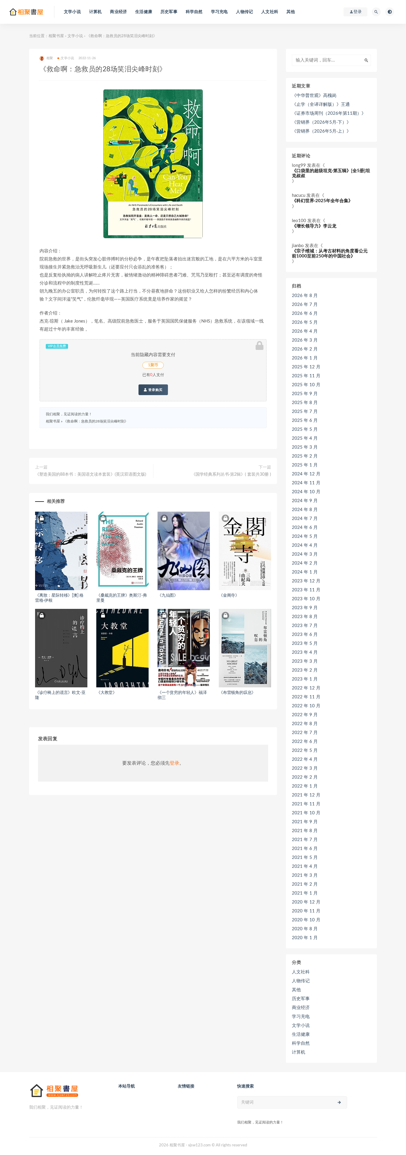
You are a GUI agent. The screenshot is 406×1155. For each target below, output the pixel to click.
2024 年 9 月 (305, 501)
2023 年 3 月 (305, 661)
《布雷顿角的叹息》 (237, 693)
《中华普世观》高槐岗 (314, 95)
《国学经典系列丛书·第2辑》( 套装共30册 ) (231, 474)
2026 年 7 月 (305, 304)
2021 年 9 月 (305, 822)
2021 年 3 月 (305, 875)
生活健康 (143, 12)
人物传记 (244, 12)
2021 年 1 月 (305, 893)
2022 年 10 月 (306, 706)
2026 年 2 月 (305, 349)
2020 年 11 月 (306, 911)
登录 (174, 763)
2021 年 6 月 (305, 848)
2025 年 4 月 (305, 438)
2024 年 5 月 (305, 536)
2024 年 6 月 (305, 527)
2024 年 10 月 (306, 492)
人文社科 (269, 12)
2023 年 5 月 (305, 643)
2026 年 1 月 (305, 358)
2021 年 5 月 (305, 857)
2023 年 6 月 (305, 634)
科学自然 (194, 12)
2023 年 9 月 (305, 608)
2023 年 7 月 (305, 625)
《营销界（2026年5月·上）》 (321, 131)
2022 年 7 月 (305, 732)
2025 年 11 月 (306, 376)
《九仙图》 (168, 595)
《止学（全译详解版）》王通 (321, 104)
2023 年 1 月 (305, 679)
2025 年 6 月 (305, 420)
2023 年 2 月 (305, 670)
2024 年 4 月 (305, 545)
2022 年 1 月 (305, 786)
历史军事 (168, 12)
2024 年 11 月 (306, 483)
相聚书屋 (56, 36)
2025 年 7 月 (305, 411)
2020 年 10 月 (306, 920)
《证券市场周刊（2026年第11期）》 (329, 113)
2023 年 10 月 (306, 599)
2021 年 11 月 (306, 804)
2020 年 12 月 (306, 902)
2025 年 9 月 (305, 394)
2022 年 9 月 (305, 715)
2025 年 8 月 (305, 402)
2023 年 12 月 (306, 581)
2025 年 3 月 (305, 447)
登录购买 (155, 390)
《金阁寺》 (229, 595)
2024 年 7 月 (305, 518)
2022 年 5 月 (305, 750)
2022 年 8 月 (305, 724)
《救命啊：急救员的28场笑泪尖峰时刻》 (95, 421)
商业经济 (118, 12)
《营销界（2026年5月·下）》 (321, 122)
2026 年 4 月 (305, 331)
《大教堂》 (106, 693)
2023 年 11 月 (306, 590)
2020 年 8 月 (305, 929)
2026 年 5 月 (305, 322)
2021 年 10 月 (306, 813)
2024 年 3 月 (305, 554)
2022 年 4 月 (305, 759)
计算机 (95, 12)
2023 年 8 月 (305, 617)
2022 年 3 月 (305, 768)
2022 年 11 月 (306, 697)
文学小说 (72, 12)
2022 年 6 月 (305, 741)
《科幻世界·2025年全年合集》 (322, 201)
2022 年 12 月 (306, 688)
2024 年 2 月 (305, 563)
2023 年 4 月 (305, 652)
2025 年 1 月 (305, 465)
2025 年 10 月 (306, 385)
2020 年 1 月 (305, 938)
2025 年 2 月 (305, 456)
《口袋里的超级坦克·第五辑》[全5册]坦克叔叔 (331, 173)
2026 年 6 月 (305, 313)
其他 (291, 12)
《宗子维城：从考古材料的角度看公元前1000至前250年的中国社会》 (330, 253)
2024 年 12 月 (306, 474)
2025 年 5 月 (305, 429)
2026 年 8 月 (305, 295)
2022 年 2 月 (305, 777)
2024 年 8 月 (305, 509)
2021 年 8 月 (305, 831)
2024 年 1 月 (305, 572)
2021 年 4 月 (305, 866)
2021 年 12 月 (306, 795)
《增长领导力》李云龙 (314, 226)
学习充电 (219, 12)
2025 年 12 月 (306, 367)
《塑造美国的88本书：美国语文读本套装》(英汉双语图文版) (90, 474)
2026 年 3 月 (305, 340)
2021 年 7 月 (305, 839)
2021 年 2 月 (305, 884)
